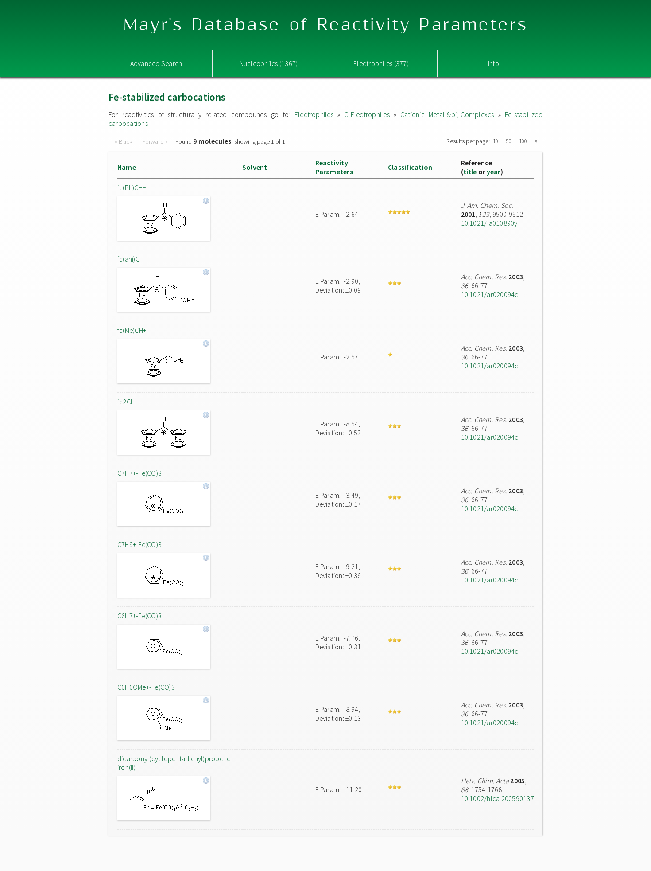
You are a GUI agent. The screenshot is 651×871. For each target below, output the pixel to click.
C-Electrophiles (367, 114)
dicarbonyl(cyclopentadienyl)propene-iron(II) (175, 763)
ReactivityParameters (334, 167)
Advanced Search (156, 63)
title (470, 171)
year (494, 171)
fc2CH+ (127, 401)
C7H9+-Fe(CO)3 (139, 544)
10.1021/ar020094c (490, 294)
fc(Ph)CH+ (131, 187)
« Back (124, 141)
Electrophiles (313, 114)
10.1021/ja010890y (489, 223)
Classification (410, 167)
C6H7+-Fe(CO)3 (139, 615)
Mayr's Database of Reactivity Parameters (326, 25)
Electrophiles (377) (381, 63)
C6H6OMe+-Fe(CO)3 (146, 687)
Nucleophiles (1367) (269, 63)
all (538, 141)
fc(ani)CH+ (132, 258)
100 (523, 141)
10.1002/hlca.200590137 (497, 798)
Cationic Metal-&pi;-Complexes (447, 114)
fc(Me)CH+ (131, 330)
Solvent (254, 167)
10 (495, 141)
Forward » (155, 141)
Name (126, 167)
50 (508, 141)
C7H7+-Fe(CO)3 (139, 473)
